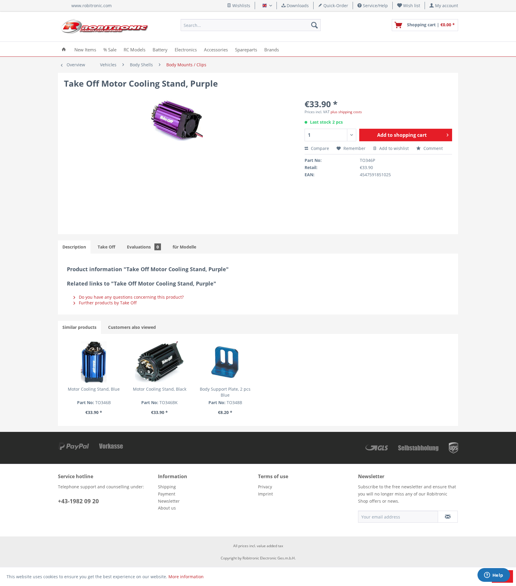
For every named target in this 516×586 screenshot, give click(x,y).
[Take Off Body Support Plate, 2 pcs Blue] (225, 362)
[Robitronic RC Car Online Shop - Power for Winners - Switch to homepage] (104, 26)
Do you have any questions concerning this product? (131, 297)
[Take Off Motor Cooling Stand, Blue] (93, 362)
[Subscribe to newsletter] (448, 517)
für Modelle (184, 247)
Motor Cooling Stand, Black (159, 389)
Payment (166, 494)
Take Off (106, 247)
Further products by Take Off (107, 303)
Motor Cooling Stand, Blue (94, 389)
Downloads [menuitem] (297, 5)
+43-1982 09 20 (78, 501)
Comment (432, 148)
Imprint (265, 494)
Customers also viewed (132, 327)
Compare (319, 148)
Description (74, 247)
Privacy (265, 487)
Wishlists (240, 5)
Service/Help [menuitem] (375, 5)
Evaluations (143, 247)
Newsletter (169, 501)
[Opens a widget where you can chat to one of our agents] (493, 575)
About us (167, 508)
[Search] (314, 25)
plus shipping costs (346, 111)
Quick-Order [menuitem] (335, 5)
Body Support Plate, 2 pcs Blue (225, 392)
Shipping (167, 487)
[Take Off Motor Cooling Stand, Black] (159, 362)
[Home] (64, 49)
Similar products (79, 327)
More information (186, 576)
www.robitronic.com (91, 5)
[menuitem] (409, 5)
